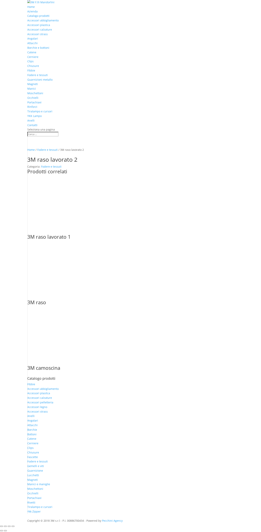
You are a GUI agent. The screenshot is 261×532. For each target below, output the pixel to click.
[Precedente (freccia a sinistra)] (1, 530)
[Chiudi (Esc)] (13, 526)
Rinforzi (32, 107)
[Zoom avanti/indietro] (1, 526)
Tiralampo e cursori (39, 111)
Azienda (32, 11)
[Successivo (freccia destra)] (5, 530)
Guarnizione (35, 470)
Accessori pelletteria (40, 402)
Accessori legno (37, 407)
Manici (31, 88)
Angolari (32, 38)
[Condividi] (9, 526)
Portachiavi (34, 102)
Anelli (31, 120)
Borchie (32, 429)
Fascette (32, 457)
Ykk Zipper (34, 511)
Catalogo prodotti (38, 16)
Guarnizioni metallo (40, 79)
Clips (30, 61)
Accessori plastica (38, 25)
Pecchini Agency (112, 520)
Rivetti (31, 502)
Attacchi (32, 43)
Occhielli (32, 98)
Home (31, 7)
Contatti (32, 125)
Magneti (32, 84)
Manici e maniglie (38, 484)
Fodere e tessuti (37, 75)
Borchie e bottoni (38, 47)
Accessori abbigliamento (43, 20)
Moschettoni (35, 93)
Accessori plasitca (38, 393)
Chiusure (33, 66)
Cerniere (32, 57)
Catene (31, 52)
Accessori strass (37, 34)
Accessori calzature (39, 29)
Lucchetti (33, 475)
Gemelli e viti (35, 466)
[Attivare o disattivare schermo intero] (5, 526)
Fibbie (31, 70)
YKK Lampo (34, 116)
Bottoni (31, 434)
